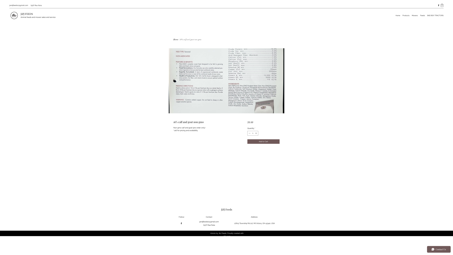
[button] (442, 5)
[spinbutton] (253, 133)
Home (175, 39)
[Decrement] (249, 133)
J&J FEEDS (27, 14)
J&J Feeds (226, 209)
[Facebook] (438, 5)
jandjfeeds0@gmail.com (18, 5)
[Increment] (256, 133)
